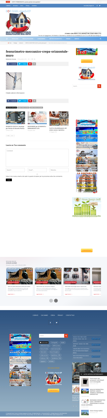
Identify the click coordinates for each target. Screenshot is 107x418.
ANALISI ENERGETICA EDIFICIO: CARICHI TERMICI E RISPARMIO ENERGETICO (97, 392)
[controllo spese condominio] (87, 182)
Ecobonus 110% (44, 358)
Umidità (62, 342)
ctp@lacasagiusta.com (58, 414)
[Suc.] (76, 406)
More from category (36, 107)
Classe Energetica (54, 352)
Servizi (77, 39)
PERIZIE (68, 39)
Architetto (51, 361)
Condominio (41, 39)
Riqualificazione (27, 39)
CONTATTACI (87, 61)
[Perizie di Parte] (87, 153)
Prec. (8, 135)
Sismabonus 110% (56, 358)
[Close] (81, 374)
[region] (53, 282)
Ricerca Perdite (44, 349)
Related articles (11, 107)
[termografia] (87, 130)
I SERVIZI (8, 5)
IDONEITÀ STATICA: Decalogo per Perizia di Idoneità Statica (15, 127)
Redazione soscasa (11, 59)
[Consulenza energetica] (86, 207)
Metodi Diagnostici (55, 39)
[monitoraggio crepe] (87, 145)
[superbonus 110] (87, 51)
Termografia (54, 342)
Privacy (27, 5)
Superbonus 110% (55, 355)
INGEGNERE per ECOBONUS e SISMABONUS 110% (37, 127)
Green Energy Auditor (96, 410)
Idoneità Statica (83, 369)
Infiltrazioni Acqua (45, 345)
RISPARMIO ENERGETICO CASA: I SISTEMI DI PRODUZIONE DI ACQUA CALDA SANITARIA (93, 402)
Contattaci (34, 5)
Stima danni (43, 352)
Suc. (12, 135)
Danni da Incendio (55, 349)
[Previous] (73, 406)
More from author (23, 107)
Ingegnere (43, 361)
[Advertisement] (67, 20)
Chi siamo (15, 5)
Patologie (15, 39)
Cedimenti (76, 369)
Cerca (21, 5)
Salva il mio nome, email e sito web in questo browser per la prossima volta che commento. (34, 176)
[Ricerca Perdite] (87, 138)
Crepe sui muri (44, 355)
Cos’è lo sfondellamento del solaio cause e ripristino (58, 129)
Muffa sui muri (56, 345)
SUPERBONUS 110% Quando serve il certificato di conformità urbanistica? (78, 398)
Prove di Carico (89, 371)
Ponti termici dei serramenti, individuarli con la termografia (97, 380)
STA (49, 413)
